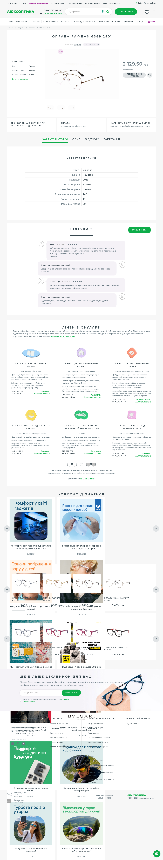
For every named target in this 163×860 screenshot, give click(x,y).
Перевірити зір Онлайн (59, 724)
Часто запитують (56, 733)
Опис (76, 139)
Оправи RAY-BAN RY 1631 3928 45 (116, 648)
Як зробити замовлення (59, 747)
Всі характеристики (20, 79)
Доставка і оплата (57, 3)
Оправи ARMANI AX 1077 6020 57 (116, 599)
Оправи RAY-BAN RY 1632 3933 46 (86, 648)
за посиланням (87, 478)
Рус (16, 749)
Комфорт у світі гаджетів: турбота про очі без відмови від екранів (31, 547)
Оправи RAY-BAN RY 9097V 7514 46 (26, 648)
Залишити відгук (139, 230)
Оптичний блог (56, 728)
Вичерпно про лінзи (42, 393)
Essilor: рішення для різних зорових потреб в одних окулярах (81, 547)
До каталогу (45, 391)
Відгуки (92, 139)
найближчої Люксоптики (63, 336)
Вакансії (91, 756)
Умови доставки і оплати (98, 742)
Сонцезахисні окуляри (56, 22)
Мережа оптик (115, 3)
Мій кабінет (151, 3)
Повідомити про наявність (134, 75)
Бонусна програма (95, 760)
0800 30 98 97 (21, 721)
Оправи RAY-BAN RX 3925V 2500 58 (56, 599)
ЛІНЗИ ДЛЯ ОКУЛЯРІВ (84, 22)
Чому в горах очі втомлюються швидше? (31, 849)
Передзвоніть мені (53, 13)
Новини (128, 22)
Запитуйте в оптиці (143, 399)
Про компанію (12, 3)
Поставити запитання (58, 738)
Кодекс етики (93, 733)
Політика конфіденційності (99, 738)
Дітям (151, 22)
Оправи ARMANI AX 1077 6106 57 (85, 599)
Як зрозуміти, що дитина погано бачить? (30, 789)
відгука (77, 45)
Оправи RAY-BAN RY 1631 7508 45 (55, 648)
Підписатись (71, 693)
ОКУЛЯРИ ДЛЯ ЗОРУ (109, 22)
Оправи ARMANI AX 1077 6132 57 (24, 599)
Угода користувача (95, 724)
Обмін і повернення (74, 3)
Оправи (35, 22)
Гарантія (91, 751)
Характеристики (55, 139)
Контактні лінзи (18, 22)
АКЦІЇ (140, 22)
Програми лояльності (92, 3)
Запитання (112, 139)
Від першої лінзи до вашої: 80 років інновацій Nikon (81, 668)
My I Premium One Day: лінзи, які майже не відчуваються (31, 668)
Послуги (23, 3)
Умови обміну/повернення (98, 747)
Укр (22, 749)
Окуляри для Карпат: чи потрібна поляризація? (81, 789)
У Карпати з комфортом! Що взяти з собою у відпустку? (81, 849)
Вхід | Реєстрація (132, 724)
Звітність (91, 728)
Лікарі (105, 3)
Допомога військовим (38, 3)
